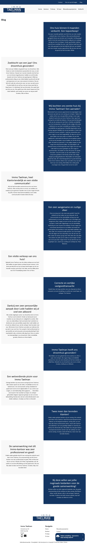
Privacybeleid (34, 542)
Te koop (52, 9)
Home (40, 9)
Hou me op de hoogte (71, 2)
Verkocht (81, 9)
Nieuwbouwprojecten (69, 9)
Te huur (59, 9)
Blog (81, 2)
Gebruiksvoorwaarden (25, 542)
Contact (60, 2)
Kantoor (46, 9)
